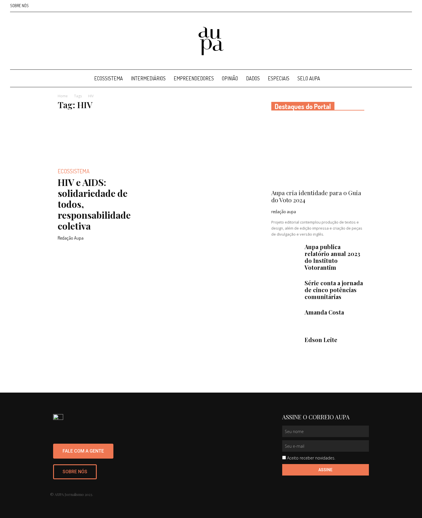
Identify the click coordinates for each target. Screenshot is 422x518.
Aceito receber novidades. (311, 458)
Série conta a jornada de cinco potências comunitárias (334, 289)
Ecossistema (108, 78)
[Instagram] (379, 5)
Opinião (230, 78)
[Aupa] (211, 41)
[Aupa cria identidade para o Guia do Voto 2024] (317, 151)
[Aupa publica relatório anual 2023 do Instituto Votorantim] (285, 253)
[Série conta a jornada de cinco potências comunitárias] (285, 290)
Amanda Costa (324, 312)
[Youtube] (407, 5)
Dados (253, 78)
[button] (405, 79)
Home (63, 96)
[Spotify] (398, 5)
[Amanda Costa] (285, 319)
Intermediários (148, 78)
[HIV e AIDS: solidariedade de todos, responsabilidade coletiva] (104, 139)
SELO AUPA (308, 78)
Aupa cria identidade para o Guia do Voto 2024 (316, 196)
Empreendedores (194, 78)
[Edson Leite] (285, 346)
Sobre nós (19, 5)
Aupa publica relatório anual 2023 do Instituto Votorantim (332, 257)
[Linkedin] (388, 5)
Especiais (278, 78)
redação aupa (283, 211)
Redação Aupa (71, 238)
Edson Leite (321, 340)
